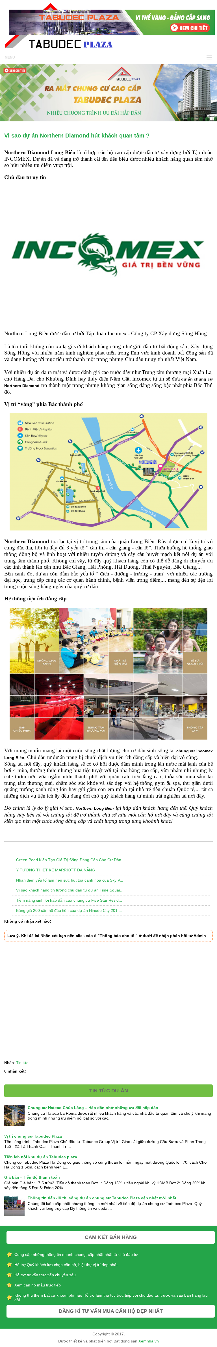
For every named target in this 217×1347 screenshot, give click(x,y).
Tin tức (22, 1062)
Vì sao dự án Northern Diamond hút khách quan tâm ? (76, 135)
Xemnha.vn (148, 1341)
